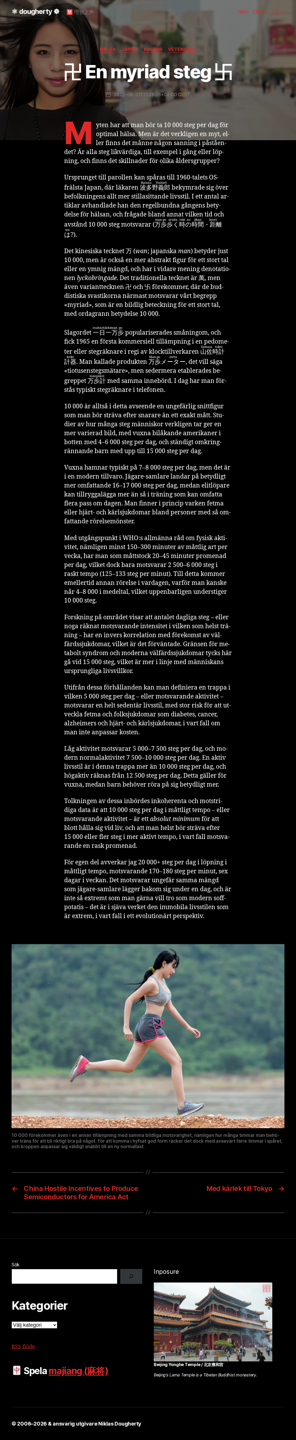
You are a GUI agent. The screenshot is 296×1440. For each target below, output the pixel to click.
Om (257, 12)
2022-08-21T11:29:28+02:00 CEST (152, 94)
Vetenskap (182, 49)
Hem (242, 12)
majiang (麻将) (78, 1370)
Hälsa (108, 49)
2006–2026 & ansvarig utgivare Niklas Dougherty (79, 1424)
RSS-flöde (23, 1346)
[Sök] (131, 1276)
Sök (16, 1264)
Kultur (153, 49)
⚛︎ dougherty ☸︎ (36, 11)
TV (275, 12)
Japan (130, 49)
